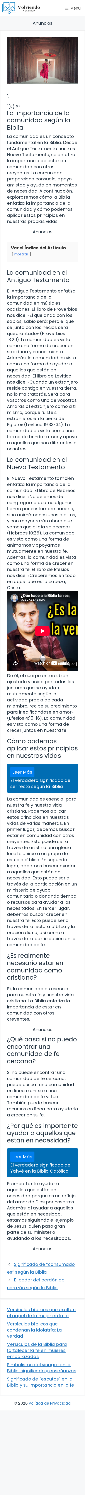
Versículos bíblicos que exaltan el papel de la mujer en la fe (41, 1313)
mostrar (21, 254)
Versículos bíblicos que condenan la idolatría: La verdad (34, 1330)
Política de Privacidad (50, 1403)
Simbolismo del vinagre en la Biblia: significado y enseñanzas (41, 1368)
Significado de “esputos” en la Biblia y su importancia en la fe (40, 1382)
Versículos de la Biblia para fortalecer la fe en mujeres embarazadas (37, 1350)
